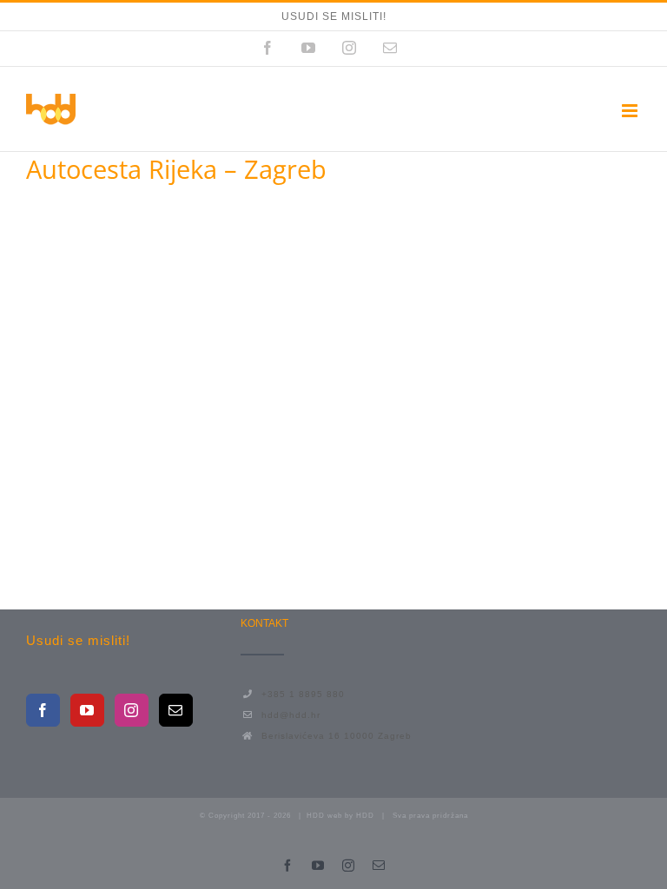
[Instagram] (132, 710)
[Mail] (176, 710)
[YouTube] (87, 710)
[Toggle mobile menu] (631, 111)
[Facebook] (43, 710)
